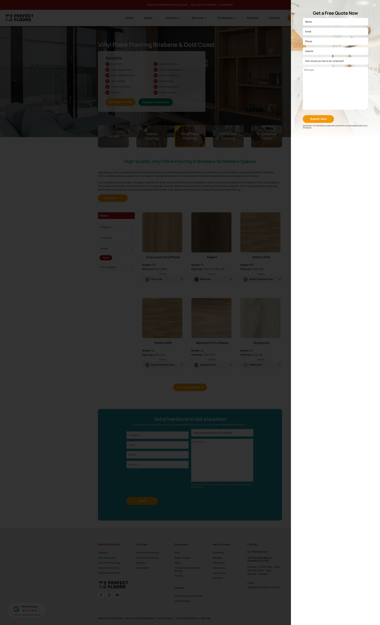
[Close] (374, 5)
